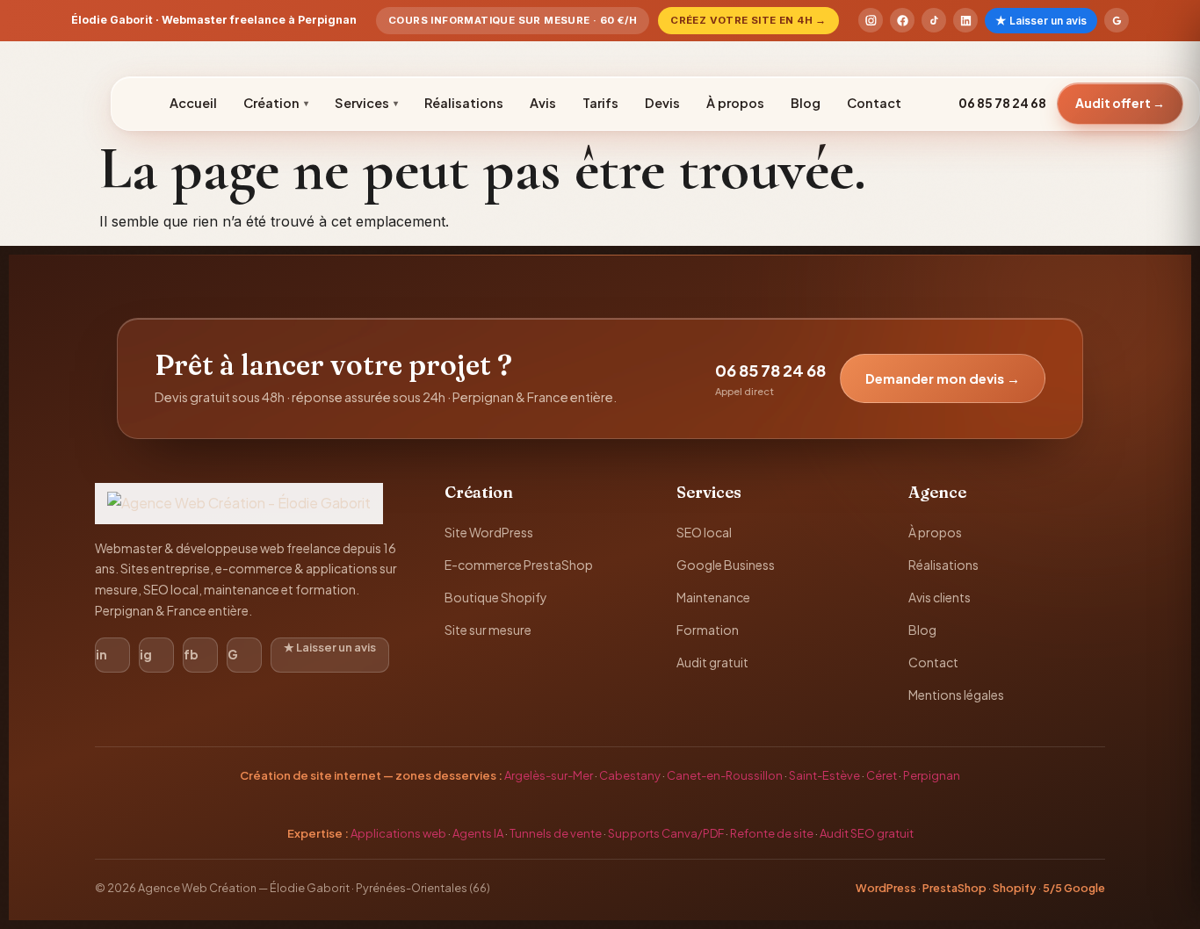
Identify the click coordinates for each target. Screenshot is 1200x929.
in (101, 654)
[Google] (1116, 20)
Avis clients (939, 597)
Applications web (398, 833)
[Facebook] (902, 20)
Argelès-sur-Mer (548, 775)
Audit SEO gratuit (867, 833)
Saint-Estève (824, 775)
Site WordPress (489, 532)
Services (366, 103)
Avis (543, 103)
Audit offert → (1120, 103)
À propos (735, 103)
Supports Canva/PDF (666, 833)
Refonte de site (771, 833)
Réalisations (463, 103)
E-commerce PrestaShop (519, 565)
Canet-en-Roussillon (725, 775)
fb (191, 654)
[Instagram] (870, 20)
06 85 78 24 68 (1002, 103)
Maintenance (713, 597)
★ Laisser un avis (1041, 20)
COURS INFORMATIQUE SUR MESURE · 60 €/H (512, 20)
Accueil (193, 103)
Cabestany (630, 775)
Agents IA (477, 833)
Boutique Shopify (496, 597)
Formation (707, 629)
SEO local (704, 532)
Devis (662, 103)
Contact (874, 103)
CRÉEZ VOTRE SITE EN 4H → (748, 20)
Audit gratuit (712, 662)
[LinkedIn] (965, 20)
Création (275, 103)
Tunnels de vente (556, 833)
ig (146, 654)
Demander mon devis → (942, 378)
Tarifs (600, 103)
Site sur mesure (488, 629)
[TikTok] (934, 20)
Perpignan (931, 775)
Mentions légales (956, 694)
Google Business (725, 565)
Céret (881, 775)
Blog (805, 103)
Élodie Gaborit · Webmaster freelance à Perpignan (214, 19)
